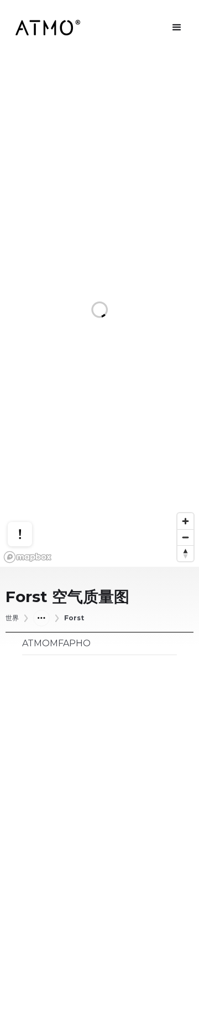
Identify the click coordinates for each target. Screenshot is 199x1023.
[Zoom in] (185, 521)
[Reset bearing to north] (185, 553)
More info (30, 497)
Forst (74, 618)
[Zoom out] (185, 537)
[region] (99, 311)
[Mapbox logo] (27, 557)
